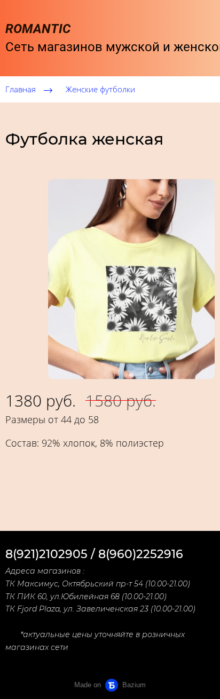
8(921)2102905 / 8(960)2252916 (94, 554)
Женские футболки (100, 89)
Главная (20, 89)
